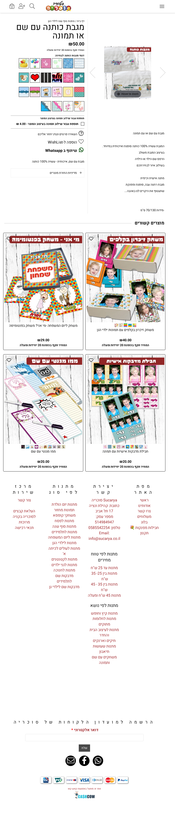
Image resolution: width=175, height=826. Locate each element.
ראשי (144, 500)
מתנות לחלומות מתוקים (104, 621)
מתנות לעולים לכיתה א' (64, 551)
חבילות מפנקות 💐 (144, 528)
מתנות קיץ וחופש (104, 613)
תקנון (144, 533)
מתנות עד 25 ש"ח (104, 568)
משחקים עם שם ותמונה (104, 660)
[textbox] (104, 489)
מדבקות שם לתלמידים (64, 578)
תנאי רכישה (24, 528)
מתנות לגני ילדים (64, 565)
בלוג (144, 522)
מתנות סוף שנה (64, 526)
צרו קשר (144, 511)
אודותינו (144, 506)
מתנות (110, 646)
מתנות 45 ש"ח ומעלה (104, 595)
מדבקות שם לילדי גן (64, 587)
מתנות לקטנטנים (64, 559)
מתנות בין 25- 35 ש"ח (104, 576)
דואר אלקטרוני (84, 730)
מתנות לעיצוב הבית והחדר (104, 632)
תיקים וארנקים (104, 641)
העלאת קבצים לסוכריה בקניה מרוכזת (24, 516)
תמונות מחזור (64, 510)
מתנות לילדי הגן (64, 543)
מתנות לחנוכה (64, 570)
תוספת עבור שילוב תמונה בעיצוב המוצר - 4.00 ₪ (47, 124)
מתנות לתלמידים (64, 532)
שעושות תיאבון (101, 649)
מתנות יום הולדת (64, 504)
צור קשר (24, 500)
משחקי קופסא (64, 515)
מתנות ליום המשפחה (64, 537)
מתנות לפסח (64, 521)
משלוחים (144, 517)
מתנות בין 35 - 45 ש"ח (104, 587)
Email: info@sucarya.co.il (104, 536)
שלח (84, 748)
